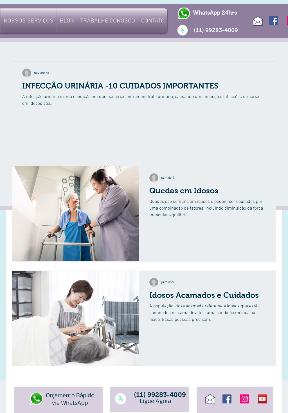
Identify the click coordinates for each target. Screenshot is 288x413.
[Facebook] (273, 20)
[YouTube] (262, 398)
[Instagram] (244, 398)
